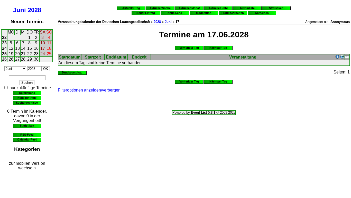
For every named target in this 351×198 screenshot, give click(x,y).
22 (4, 37)
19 (11, 54)
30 (36, 59)
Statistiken (27, 125)
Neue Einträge (26, 97)
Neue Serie (175, 12)
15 (29, 48)
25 (4, 54)
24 (4, 48)
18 (49, 48)
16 (36, 48)
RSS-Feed (27, 134)
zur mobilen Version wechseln (27, 165)
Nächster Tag (218, 47)
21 (23, 54)
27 (17, 59)
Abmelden (262, 12)
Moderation (203, 12)
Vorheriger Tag (189, 47)
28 (23, 59)
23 (4, 43)
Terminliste (247, 8)
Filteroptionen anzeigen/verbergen (89, 90)
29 (29, 59)
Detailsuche (27, 92)
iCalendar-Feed (27, 139)
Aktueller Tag (131, 8)
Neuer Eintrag (145, 12)
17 (42, 48)
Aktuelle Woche (160, 8)
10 (42, 43)
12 (11, 48)
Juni (19, 9)
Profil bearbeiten (232, 12)
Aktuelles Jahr (218, 8)
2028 (34, 9)
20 (17, 54)
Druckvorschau (72, 72)
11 (49, 43)
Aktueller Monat (189, 8)
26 (4, 59)
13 (17, 48)
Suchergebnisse (27, 102)
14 (23, 48)
